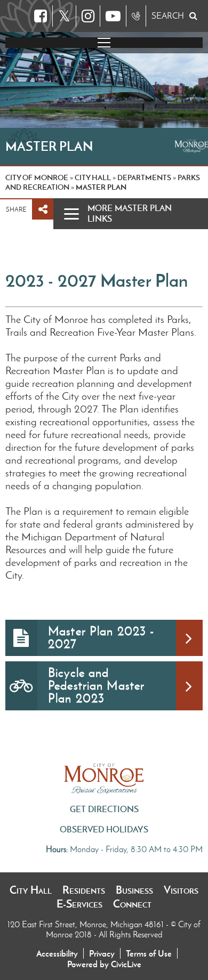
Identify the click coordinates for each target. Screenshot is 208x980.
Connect (132, 904)
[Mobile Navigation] (104, 42)
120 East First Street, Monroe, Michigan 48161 (86, 924)
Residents (83, 890)
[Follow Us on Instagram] (88, 16)
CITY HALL (93, 177)
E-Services (79, 904)
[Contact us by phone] (136, 16)
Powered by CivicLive (104, 964)
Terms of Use (149, 953)
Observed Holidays (104, 829)
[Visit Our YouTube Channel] (113, 16)
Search (167, 16)
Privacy (102, 953)
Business (134, 890)
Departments (144, 177)
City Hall (31, 890)
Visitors (181, 890)
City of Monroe (36, 177)
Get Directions (104, 809)
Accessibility (57, 953)
